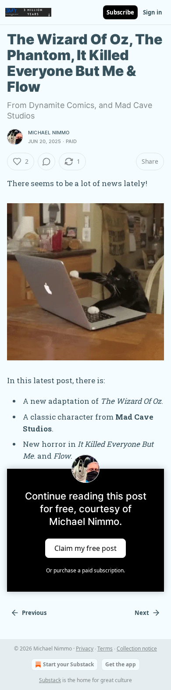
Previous (34, 613)
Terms (105, 648)
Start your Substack (68, 664)
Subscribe (120, 12)
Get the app (120, 664)
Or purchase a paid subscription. (85, 570)
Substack (50, 680)
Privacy (84, 648)
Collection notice (137, 648)
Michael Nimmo (49, 132)
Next (142, 613)
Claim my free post (85, 548)
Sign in (152, 12)
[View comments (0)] (46, 161)
